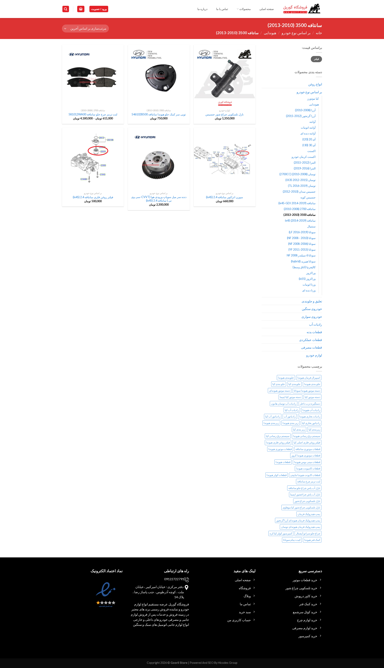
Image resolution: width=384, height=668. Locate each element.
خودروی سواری (311, 316)
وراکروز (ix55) (307, 278)
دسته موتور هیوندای (279, 390)
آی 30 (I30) (309, 145)
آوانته (312, 121)
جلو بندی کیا (278, 384)
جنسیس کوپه (308, 197)
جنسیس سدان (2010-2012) (299, 191)
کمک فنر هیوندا (312, 539)
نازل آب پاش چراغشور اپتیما (305, 494)
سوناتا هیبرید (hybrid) (303, 261)
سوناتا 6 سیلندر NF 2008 (301, 255)
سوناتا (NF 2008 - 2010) (301, 238)
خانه (319, 33)
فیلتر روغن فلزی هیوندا (278, 442)
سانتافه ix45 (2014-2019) (300, 220)
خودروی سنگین (312, 309)
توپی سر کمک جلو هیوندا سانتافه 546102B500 (159, 114)
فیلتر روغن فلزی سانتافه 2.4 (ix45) (93, 197)
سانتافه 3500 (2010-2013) (299, 214)
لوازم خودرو (314, 355)
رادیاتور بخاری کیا (311, 423)
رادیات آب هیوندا (311, 410)
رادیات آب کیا (292, 410)
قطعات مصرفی (311, 347)
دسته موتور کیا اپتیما (290, 397)
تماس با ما (222, 9)
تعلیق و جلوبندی (312, 301)
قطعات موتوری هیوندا (280, 449)
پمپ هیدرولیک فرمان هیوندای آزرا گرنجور (298, 520)
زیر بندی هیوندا (290, 423)
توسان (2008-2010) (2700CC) (297, 174)
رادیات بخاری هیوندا (309, 416)
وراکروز (311, 273)
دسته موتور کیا (312, 397)
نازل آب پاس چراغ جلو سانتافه (304, 488)
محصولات (245, 9)
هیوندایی (270, 33)
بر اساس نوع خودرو (296, 33)
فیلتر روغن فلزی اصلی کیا (307, 442)
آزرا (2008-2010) (305, 110)
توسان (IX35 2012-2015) (300, 180)
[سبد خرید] (80, 9)
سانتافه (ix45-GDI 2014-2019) (297, 203)
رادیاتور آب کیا (272, 416)
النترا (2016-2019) (305, 168)
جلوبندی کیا (294, 384)
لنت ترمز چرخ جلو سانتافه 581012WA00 (93, 114)
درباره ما (202, 9)
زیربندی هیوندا (271, 423)
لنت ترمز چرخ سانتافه (308, 481)
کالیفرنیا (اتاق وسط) (304, 267)
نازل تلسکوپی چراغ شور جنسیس (224, 114)
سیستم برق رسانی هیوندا (306, 436)
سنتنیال (311, 226)
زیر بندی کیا (299, 429)
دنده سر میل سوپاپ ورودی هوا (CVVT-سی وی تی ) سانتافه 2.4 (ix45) (158, 198)
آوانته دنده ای (308, 133)
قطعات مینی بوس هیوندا (307, 462)
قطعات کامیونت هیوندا (308, 468)
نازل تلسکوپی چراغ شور (307, 501)
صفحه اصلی (266, 9)
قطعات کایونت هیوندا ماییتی (305, 475)
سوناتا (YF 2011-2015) (302, 249)
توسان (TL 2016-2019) (302, 185)
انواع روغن (315, 84)
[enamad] (105, 598)
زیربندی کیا (314, 429)
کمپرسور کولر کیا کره (281, 533)
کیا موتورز (313, 98)
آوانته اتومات (308, 127)
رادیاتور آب (290, 416)
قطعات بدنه (314, 332)
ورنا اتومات (309, 284)
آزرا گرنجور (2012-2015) (301, 116)
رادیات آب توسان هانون (283, 403)
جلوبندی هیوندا (286, 377)
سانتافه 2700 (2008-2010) (300, 209)
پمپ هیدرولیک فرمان (309, 514)
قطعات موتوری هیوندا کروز (305, 455)
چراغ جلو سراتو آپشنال (308, 533)
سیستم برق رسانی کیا (277, 436)
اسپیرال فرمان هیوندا (308, 377)
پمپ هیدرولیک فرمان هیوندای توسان (300, 526)
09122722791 (174, 579)
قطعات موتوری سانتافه (307, 449)
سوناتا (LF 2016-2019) (302, 232)
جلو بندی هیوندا (312, 384)
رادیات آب (315, 324)
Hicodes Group (227, 662)
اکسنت (311, 151)
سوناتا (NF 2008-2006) (302, 243)
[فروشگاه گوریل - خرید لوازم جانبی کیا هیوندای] (302, 9)
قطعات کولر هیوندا (277, 475)
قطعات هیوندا (283, 462)
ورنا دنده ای (309, 290)
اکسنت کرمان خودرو (304, 156)
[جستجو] (65, 9)
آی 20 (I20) (309, 139)
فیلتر (316, 58)
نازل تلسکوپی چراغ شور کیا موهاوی (301, 507)
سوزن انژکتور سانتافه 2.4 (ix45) (224, 197)
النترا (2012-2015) (305, 162)
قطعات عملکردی (310, 340)
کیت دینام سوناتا (292, 539)
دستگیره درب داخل (310, 403)
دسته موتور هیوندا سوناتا (307, 390)
